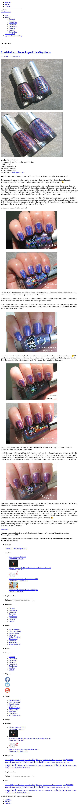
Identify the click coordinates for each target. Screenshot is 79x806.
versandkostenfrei (13, 767)
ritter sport (41, 765)
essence (47, 760)
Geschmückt (13, 26)
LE (20, 762)
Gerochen (12, 21)
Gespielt (11, 591)
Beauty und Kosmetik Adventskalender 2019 (23, 579)
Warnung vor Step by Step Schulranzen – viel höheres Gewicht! (30, 568)
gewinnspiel (58, 760)
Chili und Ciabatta (15, 631)
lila (32, 762)
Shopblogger (13, 642)
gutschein (69, 760)
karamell (8, 762)
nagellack (11, 765)
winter (28, 767)
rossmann (48, 765)
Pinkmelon (12, 641)
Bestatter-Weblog (14, 629)
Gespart (11, 30)
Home (6, 15)
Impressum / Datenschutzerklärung (13, 36)
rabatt (35, 765)
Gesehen (12, 28)
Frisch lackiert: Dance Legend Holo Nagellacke (26, 52)
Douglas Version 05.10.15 (17, 557)
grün (64, 760)
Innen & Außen (14, 633)
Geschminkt (13, 24)
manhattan (58, 762)
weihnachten (21, 768)
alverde (7, 760)
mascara (63, 762)
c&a (26, 760)
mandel (53, 762)
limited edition (40, 762)
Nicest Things (13, 639)
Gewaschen (13, 32)
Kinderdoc (12, 635)
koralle (17, 762)
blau (19, 760)
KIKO (13, 762)
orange (21, 765)
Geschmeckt (13, 23)
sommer (74, 765)
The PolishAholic (14, 644)
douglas (40, 760)
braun (22, 760)
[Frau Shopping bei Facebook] (7, 681)
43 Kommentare (15, 56)
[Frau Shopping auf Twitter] (7, 687)
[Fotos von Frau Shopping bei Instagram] (7, 692)
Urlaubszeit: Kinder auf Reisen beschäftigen (23, 590)
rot (52, 765)
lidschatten (27, 762)
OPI (18, 765)
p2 (25, 765)
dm (37, 760)
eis (43, 760)
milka (67, 762)
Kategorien (7, 17)
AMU (12, 760)
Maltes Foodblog (14, 637)
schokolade (60, 765)
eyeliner (52, 760)
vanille (6, 767)
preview (31, 765)
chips (33, 760)
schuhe (69, 765)
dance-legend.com (17, 172)
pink (27, 765)
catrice (29, 760)
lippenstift (48, 762)
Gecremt (12, 19)
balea (16, 760)
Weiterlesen (4, 529)
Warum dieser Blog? (10, 34)
